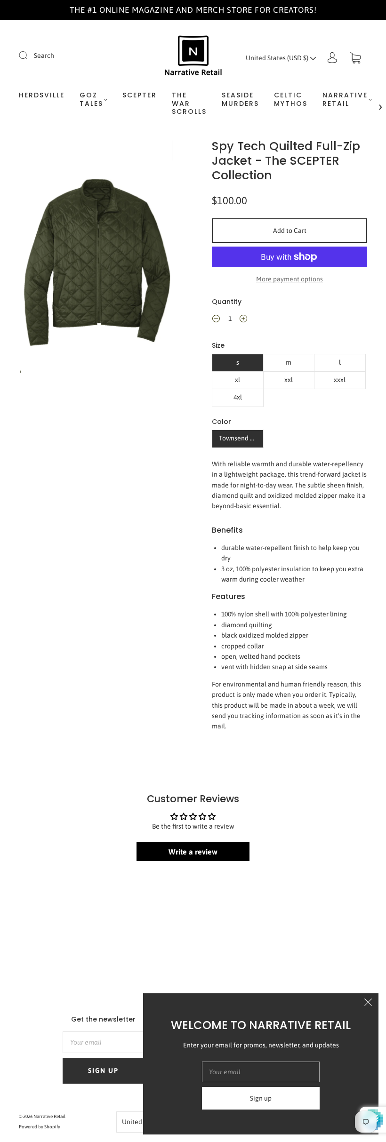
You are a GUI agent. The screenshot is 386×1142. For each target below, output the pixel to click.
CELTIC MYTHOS (290, 99)
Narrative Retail (49, 1116)
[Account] (332, 58)
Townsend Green (241, 438)
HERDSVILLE (41, 95)
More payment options (289, 279)
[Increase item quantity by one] (243, 320)
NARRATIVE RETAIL (345, 99)
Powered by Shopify (39, 1126)
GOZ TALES (91, 99)
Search (44, 55)
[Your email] (103, 1042)
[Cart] (355, 58)
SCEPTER (139, 95)
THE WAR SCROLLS (189, 103)
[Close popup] (368, 1003)
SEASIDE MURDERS (240, 99)
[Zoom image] (96, 257)
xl (237, 379)
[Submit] (29, 55)
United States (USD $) (278, 58)
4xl (237, 397)
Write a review (193, 851)
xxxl (340, 379)
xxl (288, 379)
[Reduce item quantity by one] (216, 320)
